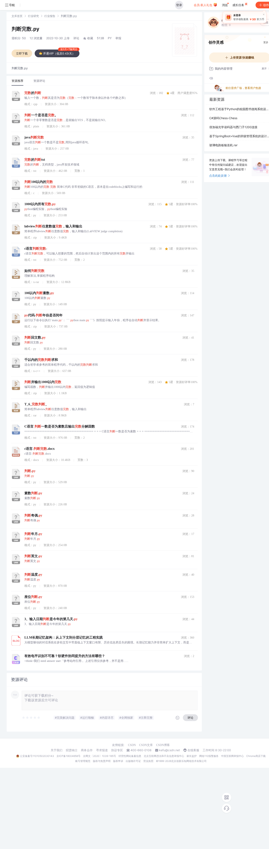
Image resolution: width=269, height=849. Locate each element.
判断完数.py (25, 29)
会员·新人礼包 (203, 5)
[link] (17, 16)
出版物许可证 (133, 761)
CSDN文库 (146, 745)
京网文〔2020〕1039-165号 (99, 756)
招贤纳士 (72, 750)
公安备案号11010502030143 (37, 756)
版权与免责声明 (102, 761)
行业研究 (33, 16)
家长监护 (192, 756)
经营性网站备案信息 (130, 756)
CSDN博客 (163, 745)
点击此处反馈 (218, 175)
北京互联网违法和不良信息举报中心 (164, 756)
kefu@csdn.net (169, 750)
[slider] (31, 718)
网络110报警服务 (209, 756)
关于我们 (56, 750)
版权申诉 (118, 761)
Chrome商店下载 (256, 756)
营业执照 (148, 761)
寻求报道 (102, 750)
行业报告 (49, 16)
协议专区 (117, 750)
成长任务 (238, 5)
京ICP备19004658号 (68, 756)
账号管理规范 (82, 761)
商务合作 (87, 750)
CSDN (132, 745)
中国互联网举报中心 (232, 756)
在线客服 (193, 750)
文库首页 (17, 16)
